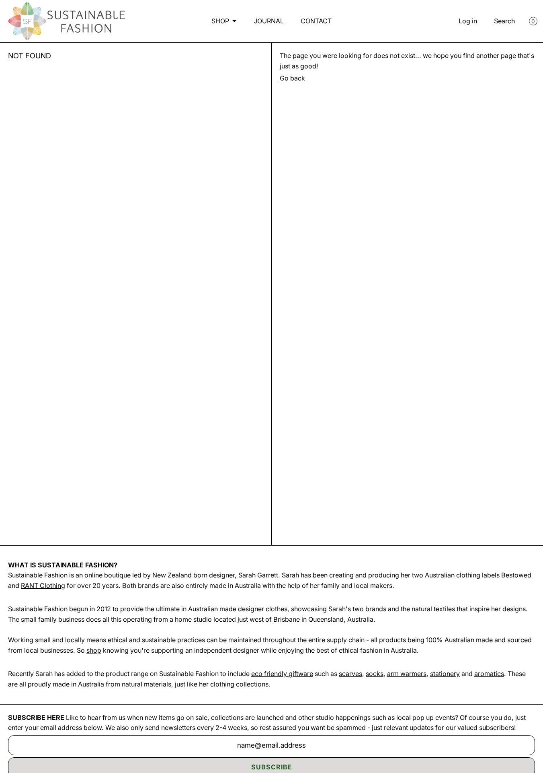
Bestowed (516, 575)
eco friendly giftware (282, 674)
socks (374, 674)
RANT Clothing (43, 585)
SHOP (220, 21)
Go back (292, 78)
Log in (468, 21)
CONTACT (316, 21)
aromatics (489, 674)
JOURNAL (269, 21)
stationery (445, 674)
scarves (350, 674)
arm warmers (406, 674)
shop (93, 650)
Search (504, 21)
